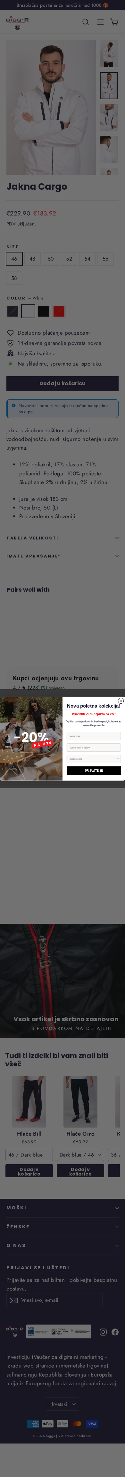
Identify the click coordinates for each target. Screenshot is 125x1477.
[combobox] (93, 759)
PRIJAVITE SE (94, 770)
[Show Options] (118, 759)
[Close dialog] (121, 701)
